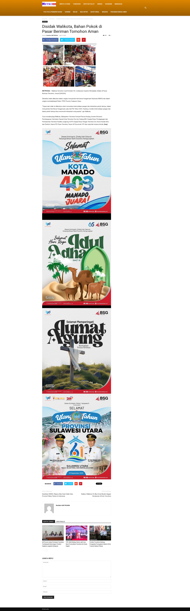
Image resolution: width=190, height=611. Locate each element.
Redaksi (105, 12)
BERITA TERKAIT (48, 521)
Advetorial (94, 12)
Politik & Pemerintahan (53, 12)
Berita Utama (65, 4)
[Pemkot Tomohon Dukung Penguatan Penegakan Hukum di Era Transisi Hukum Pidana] (100, 533)
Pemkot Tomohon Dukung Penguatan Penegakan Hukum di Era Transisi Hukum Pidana (100, 544)
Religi (75, 12)
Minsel (100, 4)
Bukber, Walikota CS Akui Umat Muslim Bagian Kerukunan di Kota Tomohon (96, 495)
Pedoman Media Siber (119, 12)
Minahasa (118, 4)
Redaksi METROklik (52, 35)
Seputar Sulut (89, 4)
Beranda (44, 19)
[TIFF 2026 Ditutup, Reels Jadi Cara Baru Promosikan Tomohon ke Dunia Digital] (76, 533)
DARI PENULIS (60, 521)
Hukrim (67, 12)
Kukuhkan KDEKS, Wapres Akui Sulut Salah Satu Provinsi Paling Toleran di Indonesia (57, 495)
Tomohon (77, 4)
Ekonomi (108, 4)
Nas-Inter (84, 12)
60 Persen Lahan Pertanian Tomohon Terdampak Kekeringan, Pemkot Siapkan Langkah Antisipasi (53, 544)
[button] (145, 8)
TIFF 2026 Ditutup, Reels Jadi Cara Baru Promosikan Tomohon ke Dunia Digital (76, 544)
